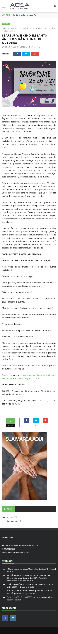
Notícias (5, 24)
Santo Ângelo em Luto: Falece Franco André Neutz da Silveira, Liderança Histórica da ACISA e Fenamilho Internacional (28, 578)
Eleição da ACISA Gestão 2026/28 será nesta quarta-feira (30, 597)
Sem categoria (12, 521)
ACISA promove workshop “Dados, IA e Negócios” (27, 569)
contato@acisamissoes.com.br (16, 552)
